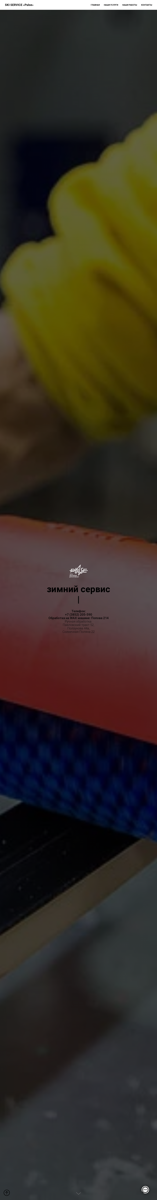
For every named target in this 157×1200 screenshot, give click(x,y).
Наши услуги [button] (111, 5)
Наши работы (129, 5)
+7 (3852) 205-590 (78, 614)
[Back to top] (7, 1193)
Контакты (146, 5)
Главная (95, 5)
